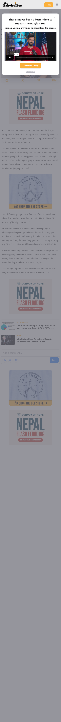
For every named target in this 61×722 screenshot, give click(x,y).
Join (49, 4)
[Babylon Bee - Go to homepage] (12, 4)
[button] (57, 4)
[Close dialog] (54, 17)
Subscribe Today (30, 65)
